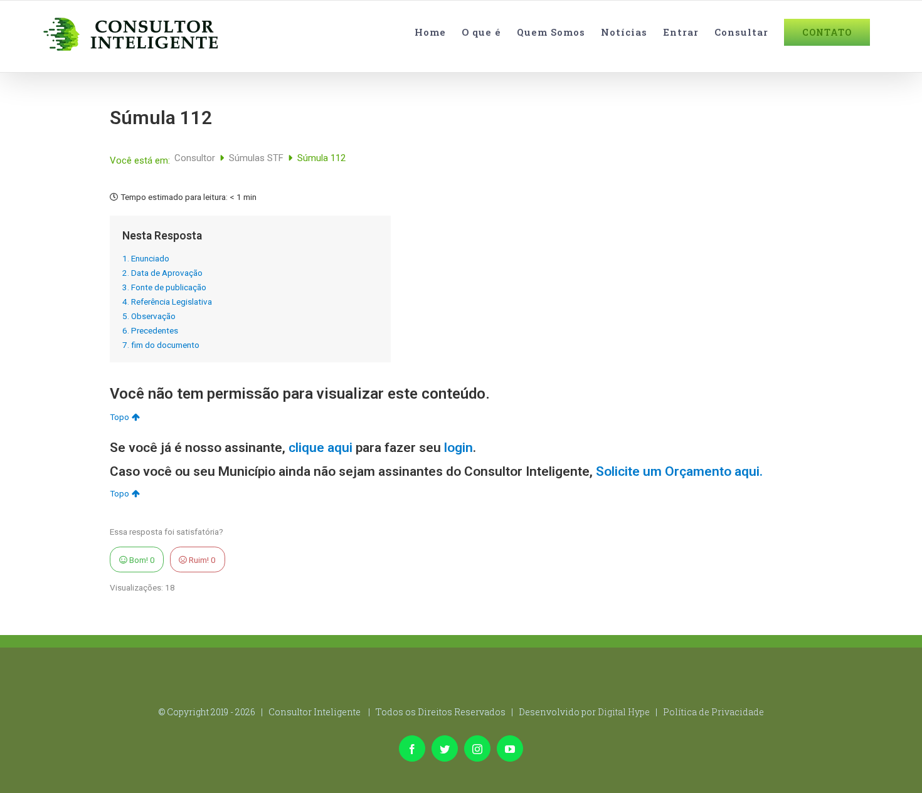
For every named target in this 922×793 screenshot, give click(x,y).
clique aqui (320, 447)
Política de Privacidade (713, 712)
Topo (119, 417)
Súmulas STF (257, 158)
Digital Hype (624, 712)
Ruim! (201, 560)
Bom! (141, 560)
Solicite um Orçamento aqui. (679, 471)
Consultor (196, 158)
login (458, 447)
